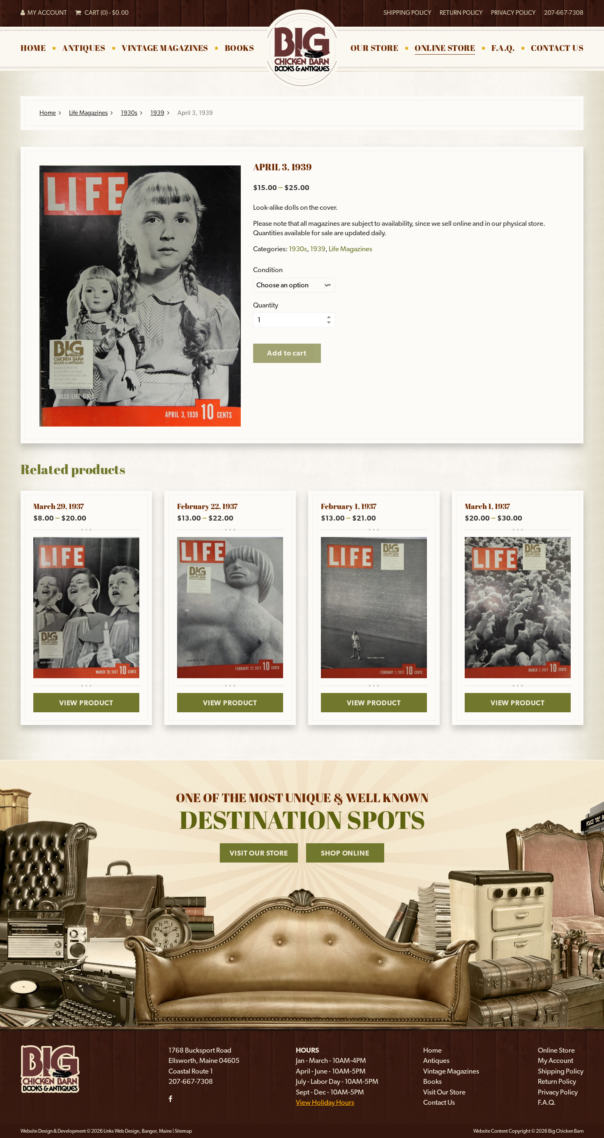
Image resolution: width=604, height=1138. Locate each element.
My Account (46, 12)
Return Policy (461, 12)
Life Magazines (88, 113)
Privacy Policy (513, 12)
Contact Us (557, 48)
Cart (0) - (105, 12)
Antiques (83, 48)
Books (239, 48)
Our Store (374, 48)
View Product (86, 703)
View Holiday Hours (325, 1102)
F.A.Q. (502, 48)
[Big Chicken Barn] (50, 1068)
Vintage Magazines (165, 48)
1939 (157, 113)
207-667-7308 (563, 12)
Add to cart (286, 353)
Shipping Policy (407, 12)
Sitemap (183, 1131)
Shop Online (345, 853)
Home (33, 48)
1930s (129, 113)
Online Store (445, 48)
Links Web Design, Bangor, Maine (138, 1131)
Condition (268, 270)
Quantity (265, 305)
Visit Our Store (259, 853)
